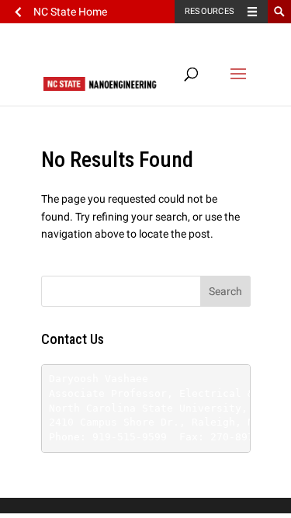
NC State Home (70, 11)
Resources (209, 11)
